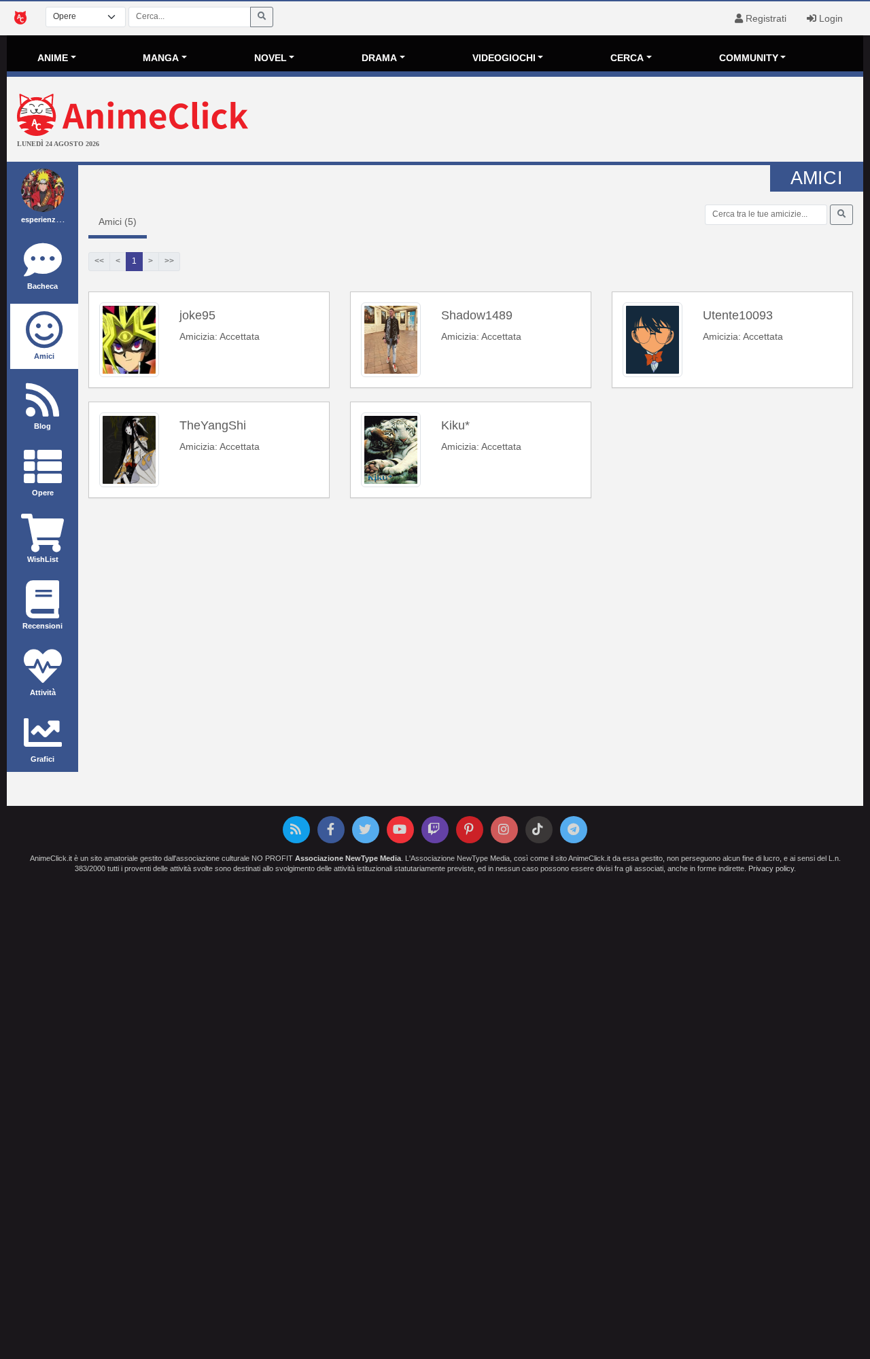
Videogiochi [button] (504, 57)
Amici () (118, 221)
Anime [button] (52, 57)
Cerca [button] (627, 57)
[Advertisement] (577, 121)
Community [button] (748, 57)
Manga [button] (161, 57)
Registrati (764, 18)
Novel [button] (270, 57)
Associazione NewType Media (348, 858)
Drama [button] (379, 57)
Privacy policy (771, 868)
